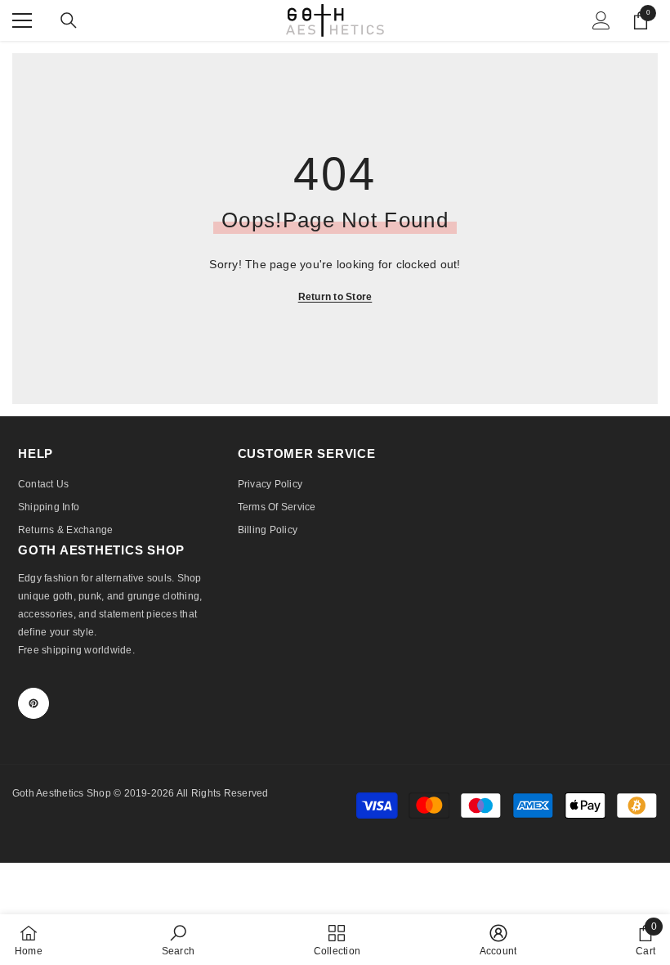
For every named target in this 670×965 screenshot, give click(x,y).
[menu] (22, 20)
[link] (178, 940)
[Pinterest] (33, 703)
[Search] (68, 20)
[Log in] (601, 20)
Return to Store (335, 297)
